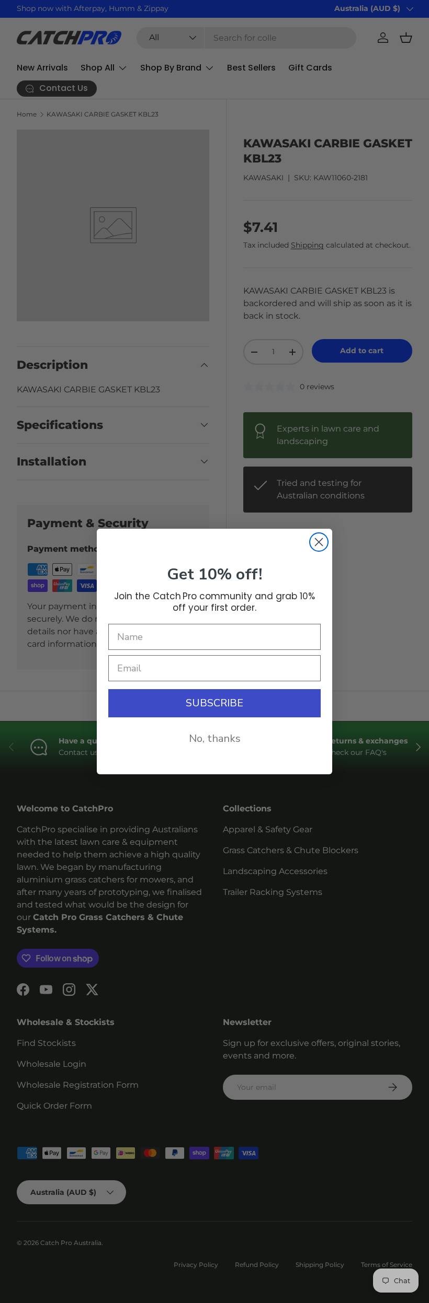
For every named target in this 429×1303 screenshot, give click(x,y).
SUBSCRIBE (214, 703)
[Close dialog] (319, 542)
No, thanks (215, 738)
